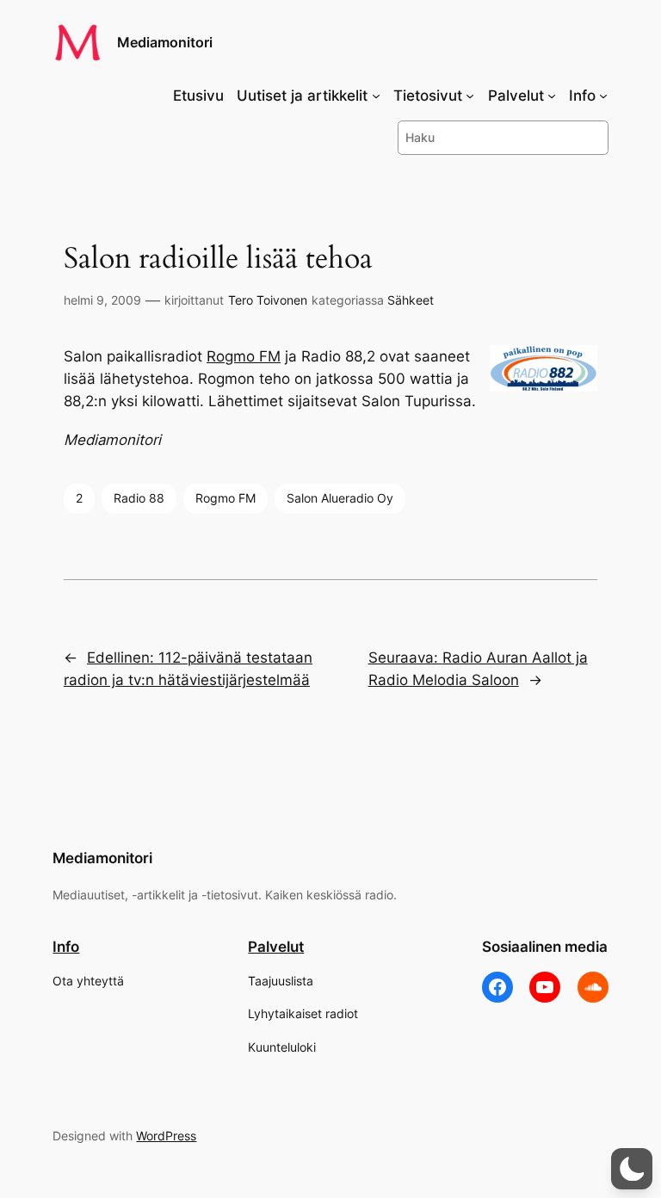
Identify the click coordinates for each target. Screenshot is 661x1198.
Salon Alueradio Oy (340, 498)
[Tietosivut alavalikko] (470, 95)
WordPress (166, 1135)
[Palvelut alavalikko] (551, 95)
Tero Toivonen (267, 300)
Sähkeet (410, 300)
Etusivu (198, 95)
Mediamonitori (165, 42)
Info (66, 946)
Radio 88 (139, 498)
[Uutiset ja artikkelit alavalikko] (376, 95)
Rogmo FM (244, 356)
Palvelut (276, 946)
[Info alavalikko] (603, 95)
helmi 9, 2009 (102, 300)
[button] (631, 1168)
